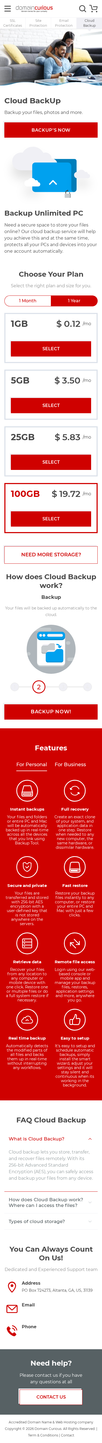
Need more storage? (51, 555)
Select (51, 348)
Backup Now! (51, 712)
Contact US (51, 1397)
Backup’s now (51, 130)
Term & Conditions (43, 1435)
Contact (67, 1435)
